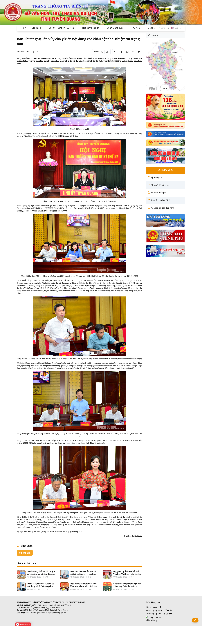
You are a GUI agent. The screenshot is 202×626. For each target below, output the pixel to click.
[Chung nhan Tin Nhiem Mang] (165, 619)
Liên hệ (151, 28)
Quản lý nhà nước (115, 28)
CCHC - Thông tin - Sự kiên (61, 28)
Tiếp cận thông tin (90, 28)
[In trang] (139, 52)
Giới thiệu (36, 28)
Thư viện (136, 28)
